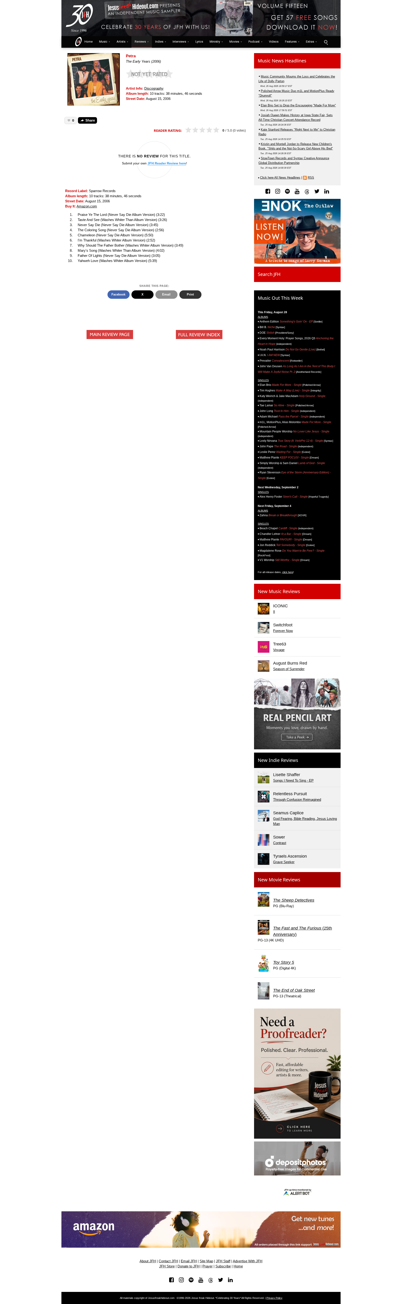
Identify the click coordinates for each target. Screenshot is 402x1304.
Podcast (254, 41)
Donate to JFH (189, 1266)
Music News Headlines (282, 61)
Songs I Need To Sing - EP (293, 780)
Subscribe (223, 1266)
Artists (121, 41)
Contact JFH (168, 1261)
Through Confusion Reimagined (297, 799)
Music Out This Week (280, 298)
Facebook (118, 294)
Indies (159, 41)
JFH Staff (223, 1261)
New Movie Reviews (279, 879)
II (274, 612)
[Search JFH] (325, 42)
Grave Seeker (284, 862)
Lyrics (199, 41)
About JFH (148, 1261)
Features (291, 41)
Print (190, 294)
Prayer (207, 1266)
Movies (234, 41)
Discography (154, 88)
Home (87, 41)
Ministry (215, 41)
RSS (311, 177)
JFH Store (167, 1266)
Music (103, 41)
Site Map (206, 1261)
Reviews (140, 41)
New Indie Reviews (278, 760)
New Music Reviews (279, 591)
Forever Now (283, 631)
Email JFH (189, 1261)
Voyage (279, 650)
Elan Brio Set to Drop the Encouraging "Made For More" (298, 105)
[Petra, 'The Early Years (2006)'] (93, 79)
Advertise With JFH (247, 1261)
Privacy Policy (274, 1298)
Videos (273, 41)
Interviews (179, 41)
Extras (310, 41)
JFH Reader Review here (166, 163)
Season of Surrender (289, 669)
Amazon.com (87, 206)
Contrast (279, 843)
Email (166, 294)
